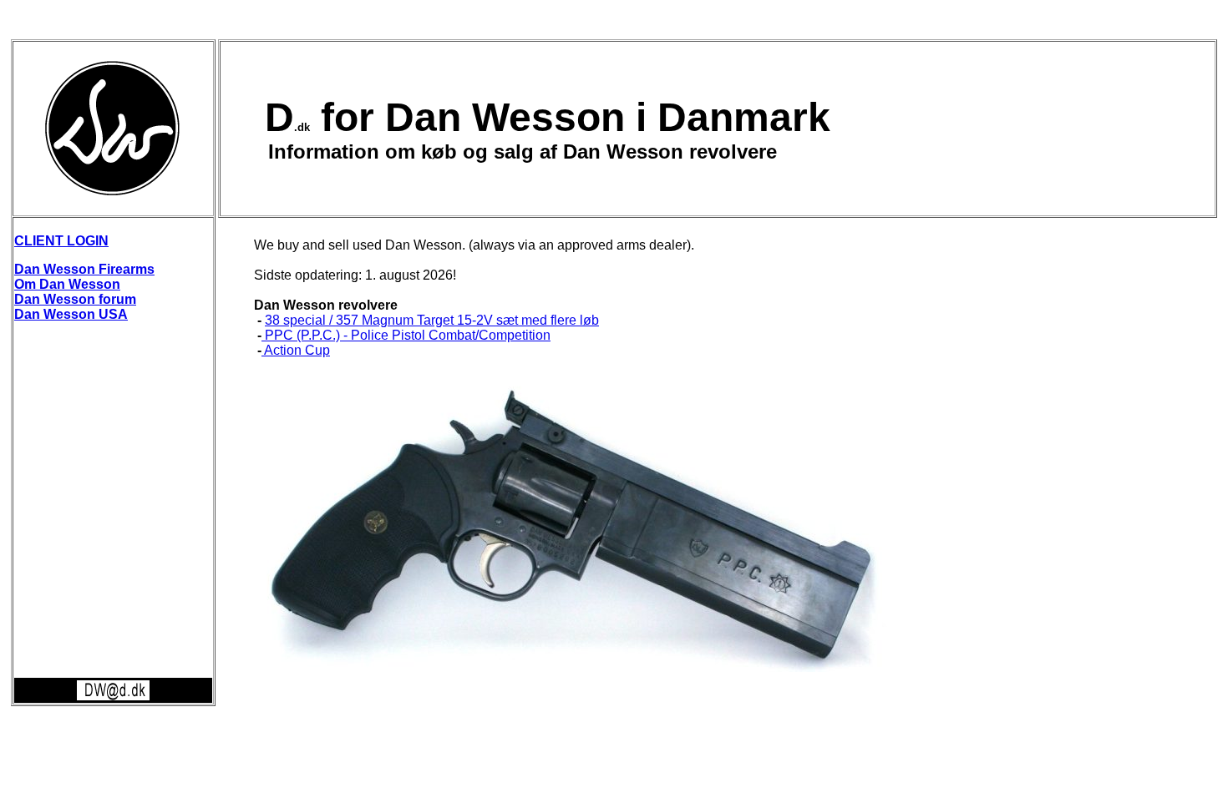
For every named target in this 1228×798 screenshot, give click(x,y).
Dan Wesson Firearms (84, 269)
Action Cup (295, 350)
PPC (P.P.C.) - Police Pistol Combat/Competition (406, 335)
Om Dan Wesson (67, 284)
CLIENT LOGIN (61, 241)
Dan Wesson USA (71, 314)
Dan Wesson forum (75, 299)
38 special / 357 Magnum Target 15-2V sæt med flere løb (432, 320)
